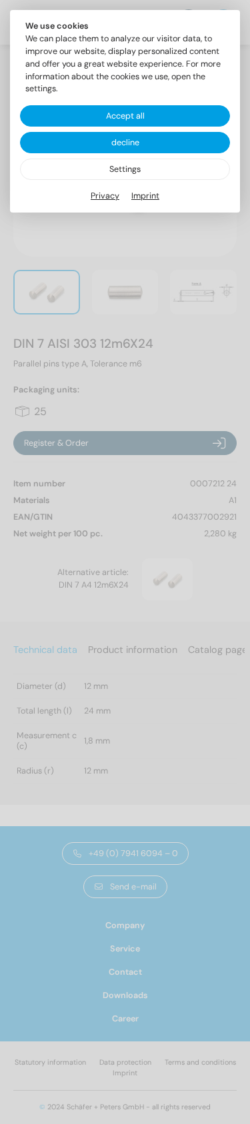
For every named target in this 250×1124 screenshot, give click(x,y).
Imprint (145, 196)
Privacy (105, 196)
